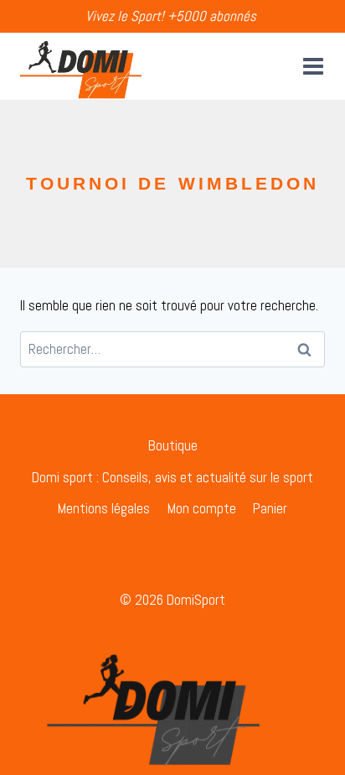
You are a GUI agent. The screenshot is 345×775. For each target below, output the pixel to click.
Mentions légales (104, 508)
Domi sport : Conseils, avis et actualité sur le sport (172, 477)
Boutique (173, 445)
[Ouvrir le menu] (310, 65)
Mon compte (201, 508)
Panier (270, 508)
